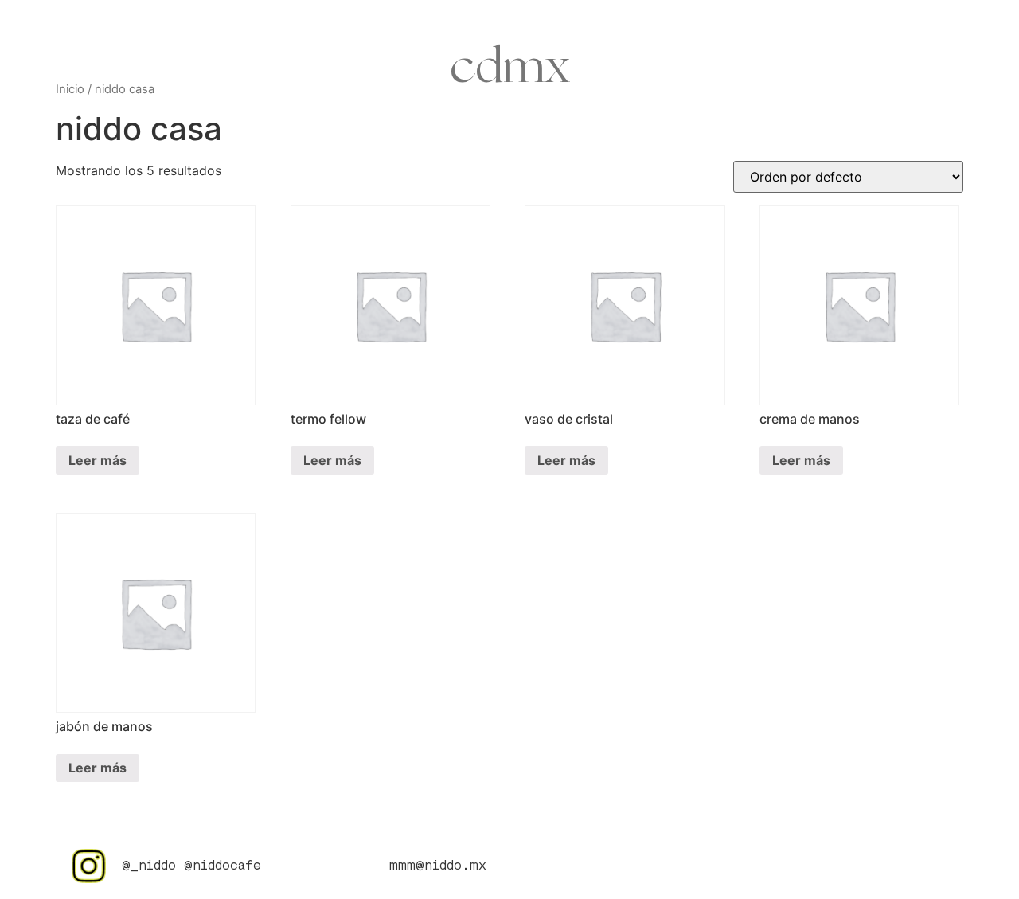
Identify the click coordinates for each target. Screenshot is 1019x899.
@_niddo (149, 866)
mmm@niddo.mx (437, 866)
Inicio (70, 89)
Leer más (97, 460)
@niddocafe (222, 866)
